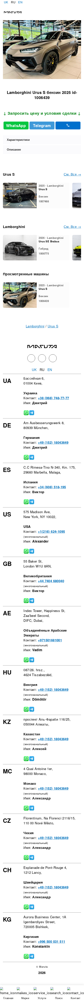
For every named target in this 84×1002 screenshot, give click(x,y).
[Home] (10, 11)
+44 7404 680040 (51, 580)
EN (20, 2)
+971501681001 (50, 640)
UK (6, 2)
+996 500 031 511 (51, 941)
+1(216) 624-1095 (51, 531)
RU (13, 2)
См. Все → (72, 174)
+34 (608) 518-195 (52, 487)
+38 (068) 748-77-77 (53, 398)
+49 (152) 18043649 (53, 442)
